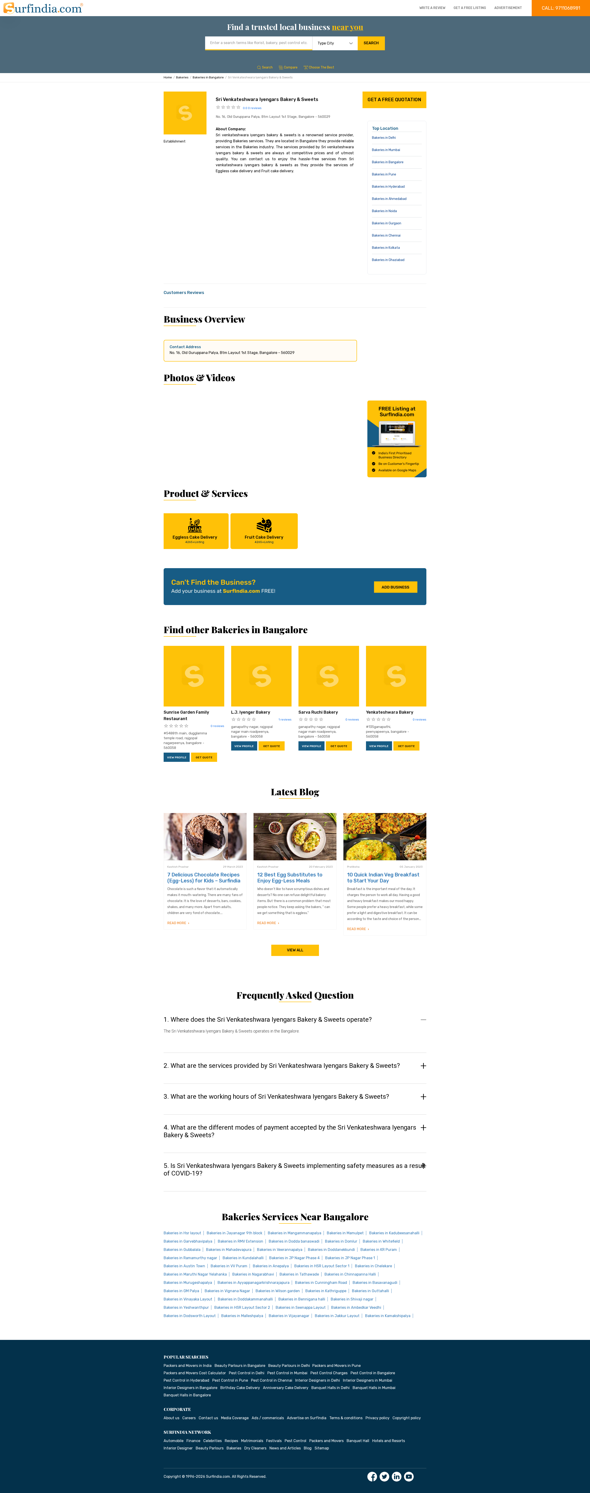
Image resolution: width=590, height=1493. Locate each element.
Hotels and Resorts (388, 1441)
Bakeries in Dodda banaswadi (294, 1241)
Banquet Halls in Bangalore (187, 1395)
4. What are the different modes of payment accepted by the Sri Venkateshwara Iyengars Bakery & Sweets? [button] (290, 1131)
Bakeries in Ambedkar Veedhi (356, 1307)
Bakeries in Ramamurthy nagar (190, 1258)
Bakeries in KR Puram (378, 1249)
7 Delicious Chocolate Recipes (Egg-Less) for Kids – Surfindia (203, 878)
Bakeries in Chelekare (373, 1266)
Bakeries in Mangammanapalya (294, 1233)
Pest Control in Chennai (271, 1380)
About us (171, 1418)
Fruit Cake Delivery (264, 539)
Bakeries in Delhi (384, 138)
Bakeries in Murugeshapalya (188, 1282)
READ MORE (177, 923)
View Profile (176, 757)
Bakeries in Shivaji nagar (352, 1299)
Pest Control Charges (329, 1373)
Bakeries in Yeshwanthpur (186, 1307)
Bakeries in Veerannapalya (279, 1249)
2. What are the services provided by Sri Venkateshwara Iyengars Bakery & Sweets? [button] (282, 1065)
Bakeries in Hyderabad (388, 187)
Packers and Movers (326, 1441)
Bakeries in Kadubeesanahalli (394, 1233)
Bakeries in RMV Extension (240, 1241)
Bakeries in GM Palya (181, 1291)
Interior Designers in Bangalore (190, 1388)
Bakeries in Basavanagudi (375, 1282)
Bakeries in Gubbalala (182, 1249)
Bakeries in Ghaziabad (388, 260)
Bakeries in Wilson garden (278, 1291)
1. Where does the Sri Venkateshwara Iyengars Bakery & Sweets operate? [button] (268, 1019)
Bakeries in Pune (384, 174)
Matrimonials (252, 1441)
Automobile (173, 1441)
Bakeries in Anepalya (271, 1266)
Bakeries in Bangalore (208, 77)
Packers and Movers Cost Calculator (195, 1373)
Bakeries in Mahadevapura (228, 1249)
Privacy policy (377, 1418)
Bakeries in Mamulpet (345, 1233)
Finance (193, 1441)
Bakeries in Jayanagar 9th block (234, 1233)
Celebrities (212, 1441)
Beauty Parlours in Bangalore (240, 1365)
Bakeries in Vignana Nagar (227, 1291)
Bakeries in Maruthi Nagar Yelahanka (195, 1274)
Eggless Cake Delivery (195, 539)
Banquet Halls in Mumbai (374, 1388)
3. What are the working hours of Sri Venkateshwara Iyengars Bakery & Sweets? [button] (276, 1096)
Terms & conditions (346, 1418)
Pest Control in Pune (230, 1380)
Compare (291, 67)
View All (295, 950)
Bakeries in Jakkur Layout (337, 1316)
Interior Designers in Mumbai (367, 1380)
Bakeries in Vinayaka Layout (188, 1299)
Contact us (208, 1418)
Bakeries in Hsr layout (182, 1233)
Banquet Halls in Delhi (330, 1388)
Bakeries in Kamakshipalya (387, 1316)
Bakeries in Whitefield (381, 1241)
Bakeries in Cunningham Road (321, 1282)
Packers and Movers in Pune (336, 1365)
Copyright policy (406, 1418)
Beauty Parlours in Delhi (289, 1365)
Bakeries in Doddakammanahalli (245, 1299)
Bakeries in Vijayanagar (289, 1316)
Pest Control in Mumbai (287, 1373)
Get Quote (204, 757)
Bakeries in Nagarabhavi (253, 1274)
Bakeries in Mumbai (386, 150)
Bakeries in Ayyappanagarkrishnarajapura (253, 1282)
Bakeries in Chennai (386, 235)
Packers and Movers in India (188, 1365)
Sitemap (322, 1448)
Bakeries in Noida (384, 211)
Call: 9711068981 (561, 8)
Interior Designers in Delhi (317, 1380)
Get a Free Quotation (394, 99)
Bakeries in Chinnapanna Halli (350, 1274)
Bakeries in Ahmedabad (389, 199)
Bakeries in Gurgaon (386, 223)
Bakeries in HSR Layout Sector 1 (321, 1266)
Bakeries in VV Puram (229, 1266)
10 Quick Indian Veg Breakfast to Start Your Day (383, 878)
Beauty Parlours (210, 1448)
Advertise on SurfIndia (306, 1418)
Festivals (274, 1441)
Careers (189, 1418)
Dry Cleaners (255, 1448)
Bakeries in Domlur (341, 1241)
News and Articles (285, 1448)
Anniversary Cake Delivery (285, 1388)
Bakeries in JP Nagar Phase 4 (294, 1258)
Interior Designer (178, 1448)
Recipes (231, 1441)
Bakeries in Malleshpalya (242, 1316)
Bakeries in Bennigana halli (301, 1299)
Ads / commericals (268, 1418)
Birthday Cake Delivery (240, 1388)
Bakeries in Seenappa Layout (301, 1307)
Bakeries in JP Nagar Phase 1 (350, 1258)
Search (371, 43)
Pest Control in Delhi (246, 1373)
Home (168, 77)
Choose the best (321, 67)
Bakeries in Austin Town (184, 1266)
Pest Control (295, 1441)
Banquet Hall (358, 1441)
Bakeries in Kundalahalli (243, 1258)
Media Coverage (235, 1418)
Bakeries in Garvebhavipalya (188, 1241)
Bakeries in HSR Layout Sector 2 (242, 1307)
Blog (308, 1448)
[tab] (295, 1030)
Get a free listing (470, 8)
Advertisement (508, 8)
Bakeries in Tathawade (299, 1274)
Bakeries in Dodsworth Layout (190, 1316)
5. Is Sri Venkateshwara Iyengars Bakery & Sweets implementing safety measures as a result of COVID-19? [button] (295, 1169)
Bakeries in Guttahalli (370, 1291)
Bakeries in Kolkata (386, 248)
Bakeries (182, 77)
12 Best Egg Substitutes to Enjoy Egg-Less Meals (289, 878)
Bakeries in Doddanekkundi (331, 1249)
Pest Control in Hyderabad (186, 1380)
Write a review (432, 8)
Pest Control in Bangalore (373, 1373)
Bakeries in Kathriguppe (325, 1291)
